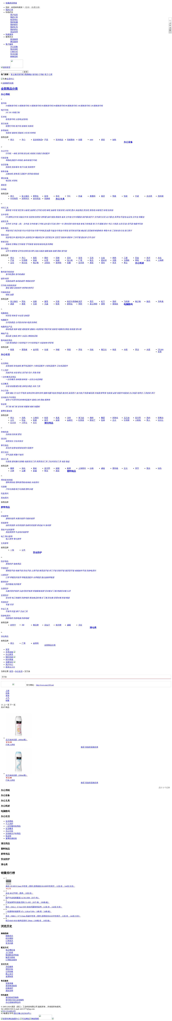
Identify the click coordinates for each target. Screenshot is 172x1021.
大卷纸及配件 (50, 366)
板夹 (63, 217)
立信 (12, 263)
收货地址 (14, 20)
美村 (114, 301)
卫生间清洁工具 (54, 461)
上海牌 (160, 260)
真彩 (35, 258)
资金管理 (14, 32)
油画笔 (53, 210)
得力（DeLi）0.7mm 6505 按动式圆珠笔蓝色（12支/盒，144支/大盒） (34, 907)
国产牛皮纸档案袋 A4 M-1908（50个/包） (23, 898)
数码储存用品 (6, 340)
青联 (137, 260)
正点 (114, 420)
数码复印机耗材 (7, 272)
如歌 (114, 140)
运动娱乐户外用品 (8, 397)
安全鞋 (8, 598)
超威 (35, 471)
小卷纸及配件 (38, 366)
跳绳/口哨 (36, 400)
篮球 (7, 400)
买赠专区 (9, 662)
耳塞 (7, 605)
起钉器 (47, 224)
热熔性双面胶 (31, 525)
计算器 (115, 224)
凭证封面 (18, 231)
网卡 (20, 336)
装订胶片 (128, 231)
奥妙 (35, 468)
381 (10, 112)
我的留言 (14, 25)
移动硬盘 (13, 343)
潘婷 (91, 418)
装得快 (58, 263)
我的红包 (14, 27)
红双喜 (81, 420)
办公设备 (14, 47)
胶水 (106, 224)
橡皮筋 (84, 231)
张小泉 (70, 260)
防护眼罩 (17, 584)
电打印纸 (4, 110)
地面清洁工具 (30, 461)
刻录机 (34, 322)
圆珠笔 (8, 210)
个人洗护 (4, 370)
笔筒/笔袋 (76, 224)
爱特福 (115, 468)
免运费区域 (10, 950)
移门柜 (14, 407)
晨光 (57, 196)
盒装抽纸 (9, 366)
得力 (12, 140)
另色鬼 (160, 301)
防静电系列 (91, 571)
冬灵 (114, 263)
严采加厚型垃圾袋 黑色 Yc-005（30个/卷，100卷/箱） (28, 902)
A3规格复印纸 (23, 106)
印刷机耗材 (5, 292)
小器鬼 (138, 420)
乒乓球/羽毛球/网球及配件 (20, 400)
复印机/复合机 (23, 153)
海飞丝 (81, 418)
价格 (7, 693)
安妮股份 (71, 140)
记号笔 (39, 210)
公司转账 (9, 972)
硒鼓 (12, 288)
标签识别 (4, 242)
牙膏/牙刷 (36, 373)
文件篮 (26, 224)
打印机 (8, 153)
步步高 (149, 196)
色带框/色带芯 (28, 288)
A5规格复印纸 (35, 106)
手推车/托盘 (10, 611)
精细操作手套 (80, 571)
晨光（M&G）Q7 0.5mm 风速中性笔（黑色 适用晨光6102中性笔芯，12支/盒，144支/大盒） (43, 916)
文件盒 (135, 217)
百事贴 (14, 244)
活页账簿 (91, 231)
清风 (23, 418)
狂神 (103, 420)
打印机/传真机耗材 (8, 285)
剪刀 (46, 74)
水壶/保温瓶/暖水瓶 (14, 386)
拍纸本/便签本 (67, 237)
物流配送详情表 (12, 955)
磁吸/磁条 (48, 251)
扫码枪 (4, 189)
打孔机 (53, 224)
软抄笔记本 (10, 237)
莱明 (103, 304)
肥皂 (20, 434)
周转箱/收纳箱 (7, 480)
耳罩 (12, 605)
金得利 (36, 643)
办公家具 (9, 654)
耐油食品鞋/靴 (35, 598)
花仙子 (47, 625)
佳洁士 (160, 420)
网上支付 (9, 974)
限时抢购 (9, 657)
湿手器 (130, 224)
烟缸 (12, 393)
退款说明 (9, 991)
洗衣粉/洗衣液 (11, 434)
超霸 (57, 420)
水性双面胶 (20, 525)
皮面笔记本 (30, 237)
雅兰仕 (104, 350)
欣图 (80, 140)
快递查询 (9, 34)
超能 (57, 468)
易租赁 (4, 185)
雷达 (148, 468)
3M (23, 625)
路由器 (8, 336)
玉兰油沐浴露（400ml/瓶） (17, 740)
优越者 (47, 199)
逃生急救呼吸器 (47, 577)
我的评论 (14, 29)
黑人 (148, 420)
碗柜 (32, 407)
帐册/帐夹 (99, 231)
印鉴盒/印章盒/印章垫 (59, 231)
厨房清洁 (9, 441)
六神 (12, 471)
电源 (29, 322)
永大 (35, 423)
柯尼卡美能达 (72, 301)
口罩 (50, 74)
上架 (7, 691)
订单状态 (9, 941)
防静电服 (17, 618)
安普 (160, 352)
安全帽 (48, 591)
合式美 (81, 263)
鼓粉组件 (18, 288)
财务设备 (4, 171)
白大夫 (13, 423)
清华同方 (25, 199)
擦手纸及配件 (27, 366)
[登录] (27, 7)
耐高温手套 (44, 571)
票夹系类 (68, 224)
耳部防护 (4, 602)
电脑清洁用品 (63, 329)
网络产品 (4, 334)
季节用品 (4, 445)
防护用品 (4, 561)
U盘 (7, 343)
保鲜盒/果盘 (27, 386)
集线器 (72, 329)
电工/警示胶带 (7, 536)
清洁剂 (4, 439)
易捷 (12, 304)
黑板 (59, 251)
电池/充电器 (57, 393)
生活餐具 (4, 384)
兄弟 (35, 304)
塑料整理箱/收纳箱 (23, 482)
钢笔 (48, 210)
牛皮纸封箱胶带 (22, 532)
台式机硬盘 (10, 322)
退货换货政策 (11, 986)
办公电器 (133, 393)
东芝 (80, 301)
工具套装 (147, 393)
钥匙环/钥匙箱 (123, 393)
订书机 (41, 74)
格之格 (36, 263)
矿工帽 (54, 591)
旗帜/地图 (47, 393)
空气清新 (9, 455)
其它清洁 (4, 452)
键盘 (20, 329)
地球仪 (140, 393)
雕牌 (12, 468)
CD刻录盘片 (22, 343)
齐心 (23, 140)
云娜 (23, 471)
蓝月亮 (138, 418)
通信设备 (4, 178)
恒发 (126, 196)
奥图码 (92, 196)
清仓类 (93, 627)
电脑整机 (4, 313)
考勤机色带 (30, 281)
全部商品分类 (9, 88)
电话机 (8, 181)
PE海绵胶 (47, 525)
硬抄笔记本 (20, 237)
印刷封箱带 (30, 519)
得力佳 (24, 263)
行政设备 (4, 158)
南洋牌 (58, 625)
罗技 (80, 350)
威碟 (69, 625)
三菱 (126, 258)
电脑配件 (4, 320)
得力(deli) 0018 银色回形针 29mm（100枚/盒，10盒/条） (28, 921)
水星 (148, 350)
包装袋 (109, 393)
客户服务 (9, 44)
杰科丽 (160, 196)
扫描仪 (39, 153)
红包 (122, 231)
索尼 (103, 196)
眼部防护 (4, 582)
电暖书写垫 (138, 224)
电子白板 (23, 167)
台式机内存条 (21, 322)
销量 (7, 700)
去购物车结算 (8, 83)
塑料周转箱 (10, 482)
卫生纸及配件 (62, 366)
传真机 (33, 153)
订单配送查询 (11, 960)
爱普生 (36, 196)
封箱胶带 (4, 516)
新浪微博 (14, 39)
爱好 (46, 258)
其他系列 (4, 498)
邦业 (23, 420)
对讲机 (14, 181)
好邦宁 (13, 625)
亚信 (148, 260)
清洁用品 (48, 423)
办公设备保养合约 (13, 1002)
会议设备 (4, 165)
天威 (46, 304)
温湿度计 (72, 393)
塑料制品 (71, 471)
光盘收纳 (43, 343)
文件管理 (4, 215)
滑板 (42, 400)
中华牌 (24, 260)
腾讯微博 (14, 42)
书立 (110, 224)
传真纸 (30, 126)
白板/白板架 (39, 251)
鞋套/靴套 (66, 598)
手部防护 (4, 568)
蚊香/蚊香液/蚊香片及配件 (22, 448)
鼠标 (15, 329)
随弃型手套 (69, 571)
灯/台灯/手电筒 (20, 393)
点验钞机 (9, 174)
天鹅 (114, 260)
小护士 (24, 423)
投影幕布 (15, 167)
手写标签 (29, 244)
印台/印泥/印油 (28, 231)
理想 (80, 304)
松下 (103, 301)
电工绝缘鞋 (16, 598)
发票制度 (9, 976)
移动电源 (9, 329)
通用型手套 (10, 571)
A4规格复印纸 (11, 106)
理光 (23, 301)
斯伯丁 (92, 420)
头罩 (69, 591)
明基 (114, 196)
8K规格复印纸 (71, 106)
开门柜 (8, 407)
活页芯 (57, 237)
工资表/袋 (116, 231)
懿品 (148, 301)
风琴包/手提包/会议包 (123, 217)
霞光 (103, 263)
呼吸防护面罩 (15, 577)
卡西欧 (126, 260)
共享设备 (9, 652)
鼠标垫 (55, 329)
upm (91, 140)
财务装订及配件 (20, 174)
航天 (91, 260)
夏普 (46, 301)
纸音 (46, 418)
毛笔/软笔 (61, 210)
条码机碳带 (20, 281)
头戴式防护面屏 (12, 591)
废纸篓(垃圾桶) (18, 461)
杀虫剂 (8, 448)
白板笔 (26, 210)
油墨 (12, 295)
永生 (160, 258)
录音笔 (50, 343)
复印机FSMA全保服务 (15, 1000)
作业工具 (4, 609)
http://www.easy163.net (45, 685)
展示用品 (4, 249)
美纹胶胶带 (10, 532)
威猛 (103, 468)
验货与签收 (10, 957)
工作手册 (77, 237)
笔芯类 (20, 210)
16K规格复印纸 (83, 106)
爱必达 (104, 260)
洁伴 (69, 418)
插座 (7, 393)
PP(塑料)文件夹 (12, 217)
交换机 (14, 336)
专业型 (20, 316)
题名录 (84, 237)
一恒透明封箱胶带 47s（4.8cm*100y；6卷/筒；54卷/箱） (29, 911)
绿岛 (160, 468)
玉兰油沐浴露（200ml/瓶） (17, 775)
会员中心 (10, 79)
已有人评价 (10, 745)
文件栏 (8, 224)
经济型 (8, 316)
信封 (93, 237)
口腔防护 (4, 575)
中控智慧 (14, 199)
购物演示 (9, 936)
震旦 (91, 301)
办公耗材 (139, 263)
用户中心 (9, 665)
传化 (23, 468)
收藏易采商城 (11, 3)
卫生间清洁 (18, 441)
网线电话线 (32, 336)
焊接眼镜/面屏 (38, 591)
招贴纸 (20, 133)
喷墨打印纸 (10, 126)
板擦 (55, 251)
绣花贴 (40, 525)
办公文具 (60, 199)
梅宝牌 (36, 625)
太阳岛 (47, 263)
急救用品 (17, 564)
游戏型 (26, 316)
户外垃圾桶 (10, 489)
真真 (57, 418)
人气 (7, 698)
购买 (83, 747)
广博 (80, 260)
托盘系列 (4, 493)
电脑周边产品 (6, 327)
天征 (80, 625)
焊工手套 (53, 571)
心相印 (36, 418)
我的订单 (9, 10)
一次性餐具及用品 (8, 377)
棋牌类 (47, 400)
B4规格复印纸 (59, 106)
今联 (126, 350)
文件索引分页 (100, 217)
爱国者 (24, 350)
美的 (148, 418)
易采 (103, 140)
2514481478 (10, 1011)
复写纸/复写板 (75, 231)
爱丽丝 (115, 304)
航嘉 (12, 350)
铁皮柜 (4, 404)
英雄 (35, 260)
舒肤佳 (115, 418)
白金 (103, 258)
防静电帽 (25, 618)
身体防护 (9, 564)
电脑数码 (128, 304)
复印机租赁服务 (12, 997)
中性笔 (14, 210)
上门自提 (9, 952)
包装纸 (8, 133)
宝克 (91, 258)
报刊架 (64, 251)
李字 (137, 468)
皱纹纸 (14, 133)
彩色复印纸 (10, 119)
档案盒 (141, 217)
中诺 (137, 196)
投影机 (8, 167)
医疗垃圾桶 (20, 489)
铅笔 (44, 210)
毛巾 (30, 373)
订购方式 (14, 52)
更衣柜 (20, 407)
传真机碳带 (10, 281)
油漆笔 (33, 210)
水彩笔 (68, 210)
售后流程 (14, 49)
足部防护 (4, 595)
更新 (7, 696)
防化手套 (27, 571)
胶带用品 (5, 507)
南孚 (46, 420)
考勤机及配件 (11, 160)
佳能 (35, 301)
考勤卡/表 (107, 231)
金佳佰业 (36, 199)
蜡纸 (7, 295)
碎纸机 (20, 160)
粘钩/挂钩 (31, 393)
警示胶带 (17, 539)
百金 (137, 258)
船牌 (69, 468)
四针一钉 (60, 224)
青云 (126, 263)
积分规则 (9, 938)
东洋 (148, 258)
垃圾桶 (4, 487)
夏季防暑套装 (6, 411)
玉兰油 (126, 418)
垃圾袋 (8, 461)
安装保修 (9, 983)
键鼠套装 (25, 329)
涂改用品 (79, 210)
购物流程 (14, 56)
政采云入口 (10, 667)
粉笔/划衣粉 (108, 210)
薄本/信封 (5, 235)
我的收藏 (14, 22)
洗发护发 (9, 373)
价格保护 (9, 988)
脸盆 (68, 461)
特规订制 (16, 112)
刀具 (38, 386)
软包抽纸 (17, 366)
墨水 (73, 210)
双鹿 (35, 420)
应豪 (69, 263)
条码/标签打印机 (30, 160)
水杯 (34, 386)
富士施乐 (25, 196)
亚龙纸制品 (37, 140)
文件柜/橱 (33, 224)
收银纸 (24, 126)
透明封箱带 (10, 519)
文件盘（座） (17, 224)
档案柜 (26, 407)
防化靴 (50, 598)
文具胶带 (4, 543)
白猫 (91, 468)
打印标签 (21, 244)
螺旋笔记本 (39, 237)
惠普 (23, 304)
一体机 (14, 153)
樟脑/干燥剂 (18, 455)
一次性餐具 (10, 379)
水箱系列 (35, 482)
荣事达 (160, 418)
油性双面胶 (10, 525)
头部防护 (4, 589)
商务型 (14, 316)
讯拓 (91, 350)
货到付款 (9, 969)
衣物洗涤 (4, 432)
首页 (7, 649)
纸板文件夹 (23, 217)
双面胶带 (4, 523)
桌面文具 (4, 221)
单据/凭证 (10, 231)
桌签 (115, 393)
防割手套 (61, 571)
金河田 (36, 350)
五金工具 (24, 611)
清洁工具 (4, 459)
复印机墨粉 (10, 274)
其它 (153, 393)
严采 (46, 140)
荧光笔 (86, 210)
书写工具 (4, 208)
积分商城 (9, 659)
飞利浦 (126, 301)
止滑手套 (35, 571)
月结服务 (9, 967)
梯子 (18, 611)
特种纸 (33, 133)
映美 (57, 304)
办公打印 (4, 151)
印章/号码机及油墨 (42, 231)
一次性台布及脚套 (35, 379)
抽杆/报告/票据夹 (54, 217)
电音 (114, 350)
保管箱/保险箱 (33, 174)
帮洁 (46, 471)
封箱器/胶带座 (100, 393)
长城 (46, 350)
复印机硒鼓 (20, 274)
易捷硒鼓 (28, 74)
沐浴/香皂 (18, 373)
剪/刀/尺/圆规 (98, 224)
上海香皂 (82, 468)
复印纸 (35, 74)
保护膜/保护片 (88, 217)
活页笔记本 (49, 237)
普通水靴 (57, 598)
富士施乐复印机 (17, 74)
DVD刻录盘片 (33, 343)
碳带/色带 (5, 279)
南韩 (114, 258)
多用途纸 (4, 130)
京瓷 (57, 301)
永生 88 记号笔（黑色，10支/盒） (19, 893)
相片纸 (18, 126)
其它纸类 (4, 124)
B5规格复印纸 (47, 106)
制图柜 (37, 407)
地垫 (63, 461)
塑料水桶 (29, 489)
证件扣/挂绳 (23, 251)
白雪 (46, 260)
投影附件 (31, 167)
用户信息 (14, 15)
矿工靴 (44, 598)
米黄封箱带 (20, 519)
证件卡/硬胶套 (11, 251)
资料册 (44, 217)
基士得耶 (93, 304)
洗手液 (25, 373)
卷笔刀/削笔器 (86, 224)
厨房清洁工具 (42, 461)
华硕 (57, 350)
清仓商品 (4, 636)
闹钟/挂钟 (39, 393)
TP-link (160, 349)
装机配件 (46, 153)
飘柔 (103, 418)
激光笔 (65, 393)
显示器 (78, 329)
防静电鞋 (25, 598)
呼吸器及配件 (27, 577)
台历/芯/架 (122, 224)
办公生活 (5, 354)
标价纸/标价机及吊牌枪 (43, 244)
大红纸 (26, 133)
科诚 (80, 196)
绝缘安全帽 (61, 591)
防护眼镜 (9, 584)
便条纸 (8, 244)
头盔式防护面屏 (25, 591)
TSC (69, 196)
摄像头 (33, 329)
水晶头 (25, 336)
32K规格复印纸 (96, 106)
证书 (89, 237)
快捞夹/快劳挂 (34, 217)
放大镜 (79, 393)
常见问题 (14, 54)
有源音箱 (40, 329)
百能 (57, 258)
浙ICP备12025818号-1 (22, 1013)
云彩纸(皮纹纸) (21, 119)
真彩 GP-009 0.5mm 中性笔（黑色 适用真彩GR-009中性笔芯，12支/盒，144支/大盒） (40, 886)
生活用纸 (4, 363)
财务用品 (4, 228)
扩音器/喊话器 (88, 393)
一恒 (12, 550)
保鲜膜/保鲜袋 (21, 379)
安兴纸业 (59, 140)
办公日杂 (4, 391)
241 (7, 112)
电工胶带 (9, 539)
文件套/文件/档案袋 (74, 217)
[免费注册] (35, 7)
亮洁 (137, 350)
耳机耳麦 (47, 329)
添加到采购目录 (91, 747)
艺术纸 (4, 117)
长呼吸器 (37, 577)
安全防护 (37, 552)
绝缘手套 (19, 571)
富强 (46, 196)
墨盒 (7, 288)
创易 (57, 260)
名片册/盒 (110, 217)
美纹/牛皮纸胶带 (8, 530)
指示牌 (31, 251)
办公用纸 (5, 94)
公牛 (12, 420)
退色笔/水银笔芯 (96, 210)
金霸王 (70, 420)
